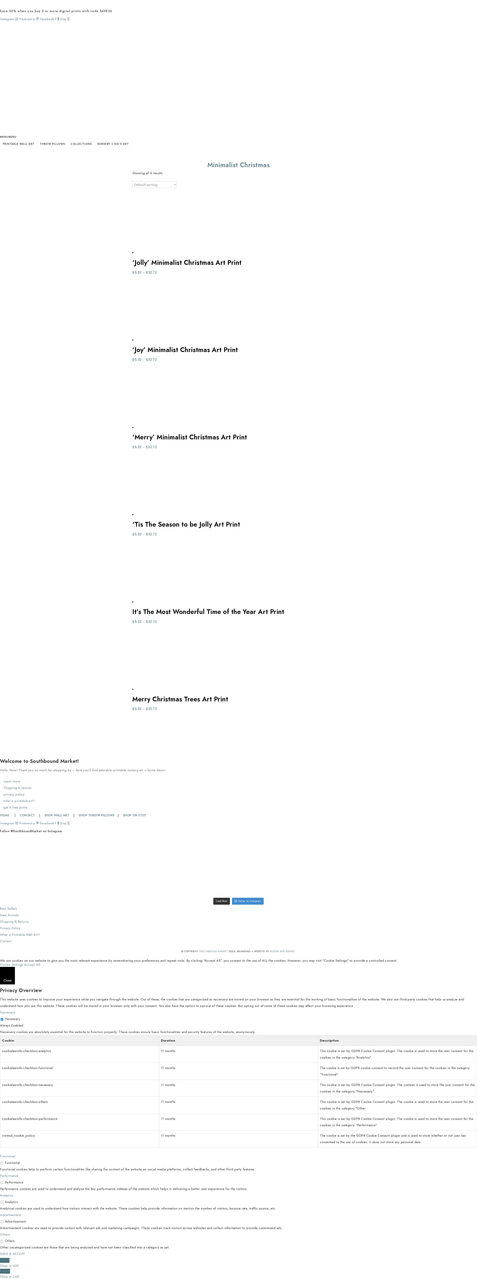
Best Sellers (8, 908)
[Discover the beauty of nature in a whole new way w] (238, 852)
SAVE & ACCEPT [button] (12, 1253)
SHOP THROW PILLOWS (96, 815)
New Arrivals (9, 915)
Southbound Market (213, 951)
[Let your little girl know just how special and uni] (429, 852)
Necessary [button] (7, 1012)
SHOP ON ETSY (134, 815)
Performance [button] (9, 1175)
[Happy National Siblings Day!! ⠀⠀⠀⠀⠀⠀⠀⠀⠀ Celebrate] (47, 852)
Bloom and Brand (282, 951)
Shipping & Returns (14, 921)
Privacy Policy (10, 928)
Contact (6, 941)
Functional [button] (7, 1156)
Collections (81, 144)
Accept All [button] (32, 964)
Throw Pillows (52, 144)
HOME (5, 815)
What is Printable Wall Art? (20, 934)
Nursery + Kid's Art (113, 144)
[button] (8, 137)
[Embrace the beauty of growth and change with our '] (143, 852)
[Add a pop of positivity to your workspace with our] (334, 852)
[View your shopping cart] (1, 3)
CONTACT (27, 815)
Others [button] (5, 1234)
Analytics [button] (6, 1195)
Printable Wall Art (18, 144)
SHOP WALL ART (57, 815)
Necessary (12, 1018)
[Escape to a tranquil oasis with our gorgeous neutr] (47, 881)
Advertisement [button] (10, 1214)
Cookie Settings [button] (11, 964)
